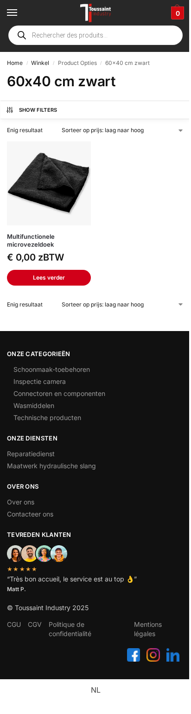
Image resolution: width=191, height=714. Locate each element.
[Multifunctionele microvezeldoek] (49, 183)
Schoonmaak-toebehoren (51, 369)
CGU (14, 624)
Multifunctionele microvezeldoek (31, 240)
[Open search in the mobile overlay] (95, 35)
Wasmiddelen (33, 405)
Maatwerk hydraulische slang (51, 466)
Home (15, 62)
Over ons (20, 502)
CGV (35, 624)
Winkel (40, 62)
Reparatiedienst (31, 454)
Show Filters (38, 110)
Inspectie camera (39, 381)
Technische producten (47, 417)
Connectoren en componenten (59, 393)
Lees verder (49, 277)
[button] (176, 12)
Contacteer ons (30, 514)
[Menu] (21, 13)
